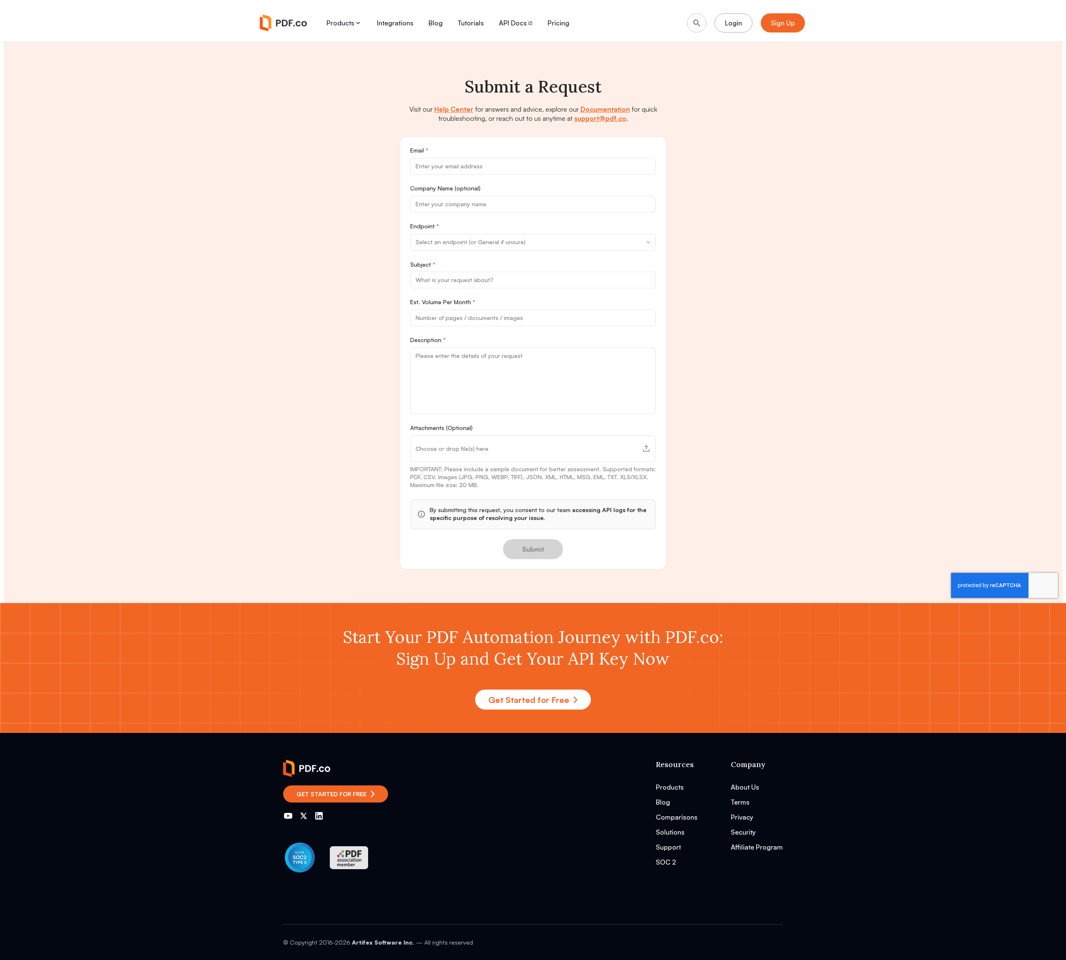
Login (733, 23)
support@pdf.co (600, 118)
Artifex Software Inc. (383, 942)
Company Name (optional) (445, 188)
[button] (533, 448)
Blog (435, 23)
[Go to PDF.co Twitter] (303, 816)
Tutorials (471, 23)
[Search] (696, 22)
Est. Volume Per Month (443, 301)
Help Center (453, 109)
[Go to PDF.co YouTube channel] (288, 816)
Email (419, 150)
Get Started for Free (528, 700)
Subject (423, 264)
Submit (533, 549)
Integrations (395, 23)
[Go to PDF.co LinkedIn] (319, 816)
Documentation (605, 109)
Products (340, 23)
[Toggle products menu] (358, 23)
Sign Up (783, 23)
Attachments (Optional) (441, 427)
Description (428, 339)
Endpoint (424, 226)
